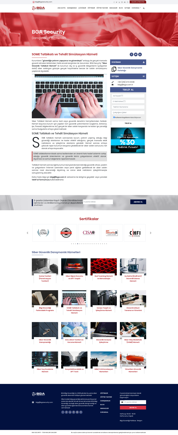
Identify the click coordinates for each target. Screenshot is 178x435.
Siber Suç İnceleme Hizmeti (45, 370)
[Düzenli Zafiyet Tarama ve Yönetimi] (133, 298)
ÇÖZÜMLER (82, 8)
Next (150, 233)
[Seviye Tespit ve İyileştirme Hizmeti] (104, 298)
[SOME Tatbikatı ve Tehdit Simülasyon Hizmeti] (74, 298)
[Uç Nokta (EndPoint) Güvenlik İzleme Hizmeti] (133, 266)
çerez (134, 432)
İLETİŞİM (127, 8)
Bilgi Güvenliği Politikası (128, 421)
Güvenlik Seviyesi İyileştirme (103, 341)
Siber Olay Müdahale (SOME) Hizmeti (133, 341)
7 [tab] (83, 243)
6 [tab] (81, 243)
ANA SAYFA (62, 8)
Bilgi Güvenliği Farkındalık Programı (45, 309)
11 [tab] (91, 243)
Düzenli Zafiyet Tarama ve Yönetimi (133, 309)
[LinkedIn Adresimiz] (122, 2)
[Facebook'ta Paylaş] (131, 54)
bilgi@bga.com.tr (125, 84)
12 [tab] (93, 243)
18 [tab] (106, 243)
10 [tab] (89, 243)
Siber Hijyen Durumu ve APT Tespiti (74, 277)
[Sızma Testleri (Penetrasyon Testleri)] (45, 266)
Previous (27, 233)
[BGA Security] (38, 8)
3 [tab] (75, 243)
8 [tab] (85, 243)
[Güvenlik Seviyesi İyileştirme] (104, 330)
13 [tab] (95, 243)
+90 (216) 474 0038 (126, 82)
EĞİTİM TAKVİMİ (102, 8)
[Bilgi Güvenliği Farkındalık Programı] (45, 298)
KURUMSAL (135, 8)
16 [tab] (101, 243)
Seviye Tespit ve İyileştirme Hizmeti (104, 309)
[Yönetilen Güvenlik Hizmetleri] (133, 360)
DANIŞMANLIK (72, 8)
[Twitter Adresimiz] (116, 2)
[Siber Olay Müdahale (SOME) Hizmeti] (133, 330)
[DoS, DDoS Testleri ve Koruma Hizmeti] (74, 330)
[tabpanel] (43, 233)
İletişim (139, 421)
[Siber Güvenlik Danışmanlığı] (45, 330)
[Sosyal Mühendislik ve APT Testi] (74, 360)
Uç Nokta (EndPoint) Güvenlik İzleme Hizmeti (133, 278)
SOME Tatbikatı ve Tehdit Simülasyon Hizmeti (74, 310)
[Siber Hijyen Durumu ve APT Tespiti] (74, 266)
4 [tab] (77, 243)
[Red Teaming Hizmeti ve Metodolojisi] (104, 266)
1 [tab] (70, 243)
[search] (143, 8)
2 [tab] (73, 243)
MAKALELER (113, 8)
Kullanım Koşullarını (122, 117)
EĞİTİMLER (91, 8)
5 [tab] (79, 243)
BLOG (121, 8)
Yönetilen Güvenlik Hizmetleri (133, 370)
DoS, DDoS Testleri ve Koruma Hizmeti (74, 341)
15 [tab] (99, 243)
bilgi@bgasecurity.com (43, 2)
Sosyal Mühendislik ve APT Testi (74, 370)
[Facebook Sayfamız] (114, 2)
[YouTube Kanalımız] (124, 2)
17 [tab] (103, 243)
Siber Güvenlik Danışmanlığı (45, 341)
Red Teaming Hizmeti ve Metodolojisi (104, 277)
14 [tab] (97, 243)
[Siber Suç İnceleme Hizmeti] (45, 360)
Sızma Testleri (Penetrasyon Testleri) (45, 278)
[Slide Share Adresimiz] (119, 2)
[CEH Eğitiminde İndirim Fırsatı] (128, 140)
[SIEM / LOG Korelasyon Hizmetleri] (104, 360)
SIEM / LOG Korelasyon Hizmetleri (103, 370)
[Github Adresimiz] (127, 2)
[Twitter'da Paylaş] (135, 54)
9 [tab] (87, 243)
